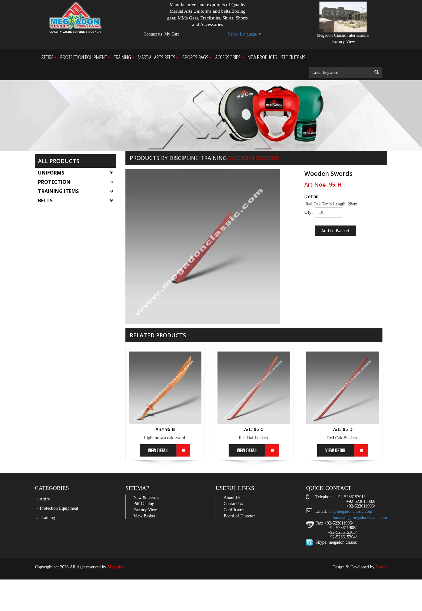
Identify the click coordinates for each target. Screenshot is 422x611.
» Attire (43, 499)
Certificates (233, 510)
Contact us (153, 34)
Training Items (58, 191)
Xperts (381, 567)
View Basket (144, 516)
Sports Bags (195, 57)
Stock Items (293, 57)
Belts (45, 200)
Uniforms (51, 172)
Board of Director (239, 516)
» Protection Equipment (57, 508)
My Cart (171, 34)
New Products (262, 57)
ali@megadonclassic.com (350, 511)
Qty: (307, 212)
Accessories (228, 57)
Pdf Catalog (143, 503)
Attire (47, 57)
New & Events (146, 497)
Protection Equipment (83, 57)
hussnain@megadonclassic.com (360, 517)
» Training (45, 517)
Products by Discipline (164, 158)
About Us (232, 497)
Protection (54, 182)
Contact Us (233, 503)
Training (122, 57)
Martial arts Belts (156, 57)
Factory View (145, 510)
